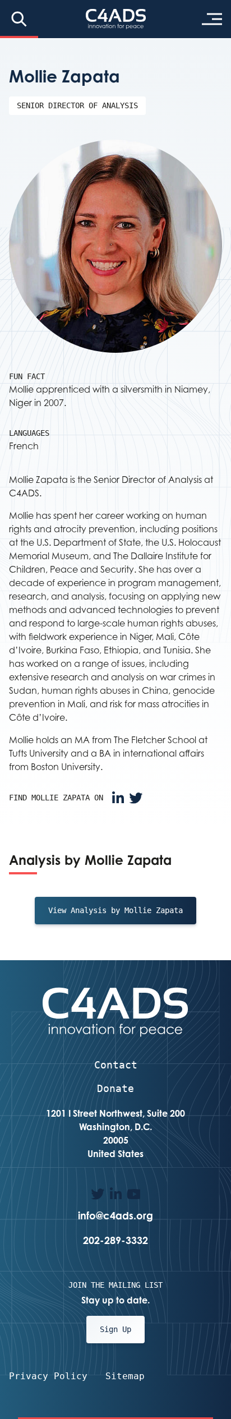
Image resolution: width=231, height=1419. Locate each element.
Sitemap (125, 1376)
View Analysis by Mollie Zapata (115, 910)
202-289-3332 (115, 1240)
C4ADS (116, 19)
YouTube (133, 1194)
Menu (212, 19)
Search (19, 19)
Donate (115, 1088)
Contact (115, 1065)
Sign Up (115, 1329)
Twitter (135, 798)
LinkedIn (117, 798)
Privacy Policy (48, 1376)
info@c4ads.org (115, 1215)
